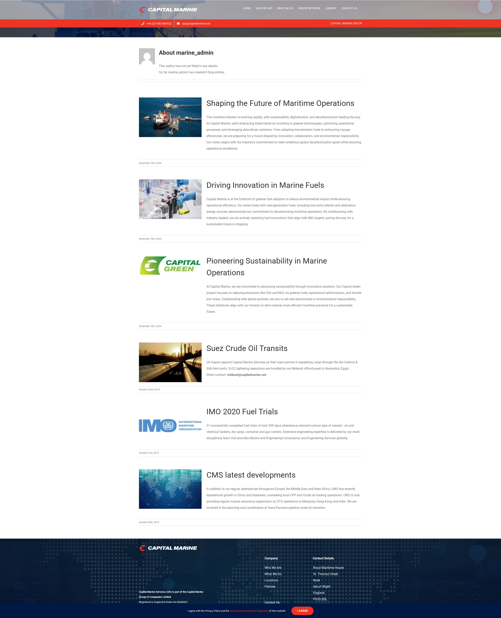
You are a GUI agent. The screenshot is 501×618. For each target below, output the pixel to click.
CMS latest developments (251, 475)
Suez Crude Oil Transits (247, 348)
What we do (273, 574)
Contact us (272, 602)
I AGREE (302, 611)
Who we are (273, 568)
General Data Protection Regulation (249, 610)
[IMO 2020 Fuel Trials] (170, 425)
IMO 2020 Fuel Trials (242, 411)
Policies (270, 586)
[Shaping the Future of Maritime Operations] (170, 117)
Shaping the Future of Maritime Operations (280, 103)
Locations (271, 580)
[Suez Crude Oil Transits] (170, 362)
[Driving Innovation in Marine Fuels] (170, 199)
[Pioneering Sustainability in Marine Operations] (170, 265)
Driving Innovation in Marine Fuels (265, 185)
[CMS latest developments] (170, 489)
